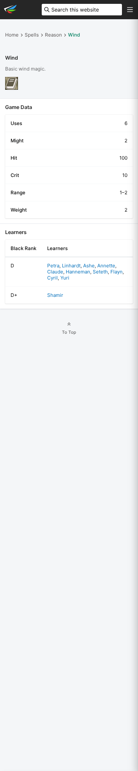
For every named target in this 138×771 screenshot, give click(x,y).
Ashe (89, 266)
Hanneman (78, 272)
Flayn (116, 272)
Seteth (100, 272)
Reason (53, 35)
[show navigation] (130, 9)
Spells (32, 35)
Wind (74, 35)
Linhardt (71, 266)
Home (12, 35)
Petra (53, 266)
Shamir (55, 295)
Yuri (64, 278)
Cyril (52, 278)
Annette (106, 266)
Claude (55, 272)
